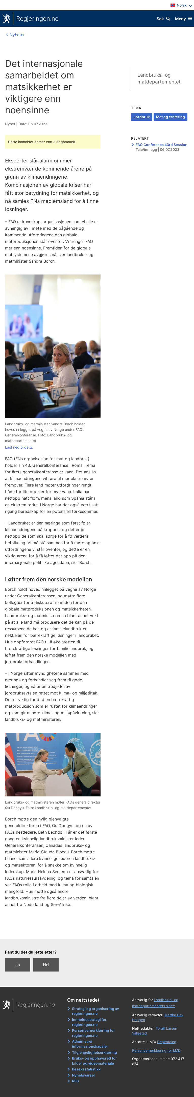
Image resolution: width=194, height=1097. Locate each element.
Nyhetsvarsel (83, 1075)
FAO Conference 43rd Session (161, 144)
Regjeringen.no (37, 18)
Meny (180, 18)
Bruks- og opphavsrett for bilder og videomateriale (94, 1060)
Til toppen (94, 931)
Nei (46, 964)
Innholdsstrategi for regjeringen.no (89, 1022)
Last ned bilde (17, 447)
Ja (17, 964)
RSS (75, 1081)
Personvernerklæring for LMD (156, 1050)
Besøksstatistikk (86, 1069)
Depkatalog (166, 1042)
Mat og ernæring (170, 117)
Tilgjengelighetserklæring (94, 1052)
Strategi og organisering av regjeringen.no (95, 1011)
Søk (160, 18)
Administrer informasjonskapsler (90, 1043)
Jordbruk (142, 117)
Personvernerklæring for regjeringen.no (93, 1033)
